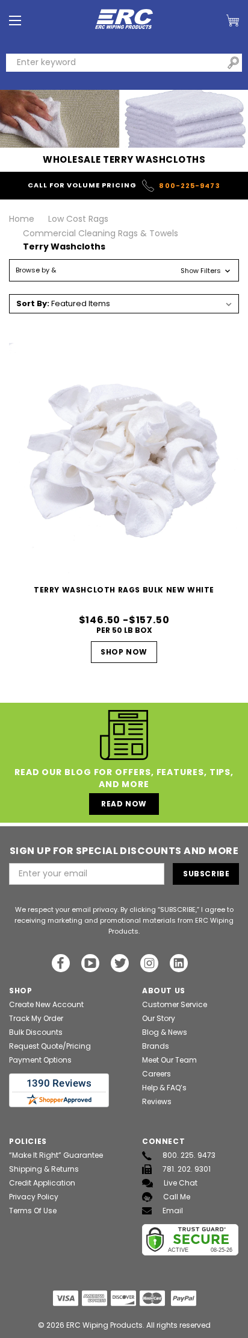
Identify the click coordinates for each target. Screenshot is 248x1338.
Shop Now (124, 652)
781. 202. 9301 (187, 1169)
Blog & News (164, 1032)
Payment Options (40, 1060)
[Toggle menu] (15, 21)
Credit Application (42, 1183)
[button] (124, 270)
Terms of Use (33, 1210)
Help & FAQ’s (164, 1087)
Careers (156, 1074)
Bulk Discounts (36, 1032)
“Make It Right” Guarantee (56, 1155)
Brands (155, 1046)
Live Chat (180, 1183)
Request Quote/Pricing (50, 1046)
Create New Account (46, 1004)
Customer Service (174, 1004)
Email (173, 1210)
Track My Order (36, 1018)
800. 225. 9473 (189, 1155)
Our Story (158, 1018)
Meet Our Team (169, 1060)
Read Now (124, 804)
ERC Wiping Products (104, 1325)
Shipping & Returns (44, 1169)
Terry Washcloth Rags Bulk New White (124, 590)
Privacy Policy (33, 1197)
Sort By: (32, 303)
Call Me (176, 1197)
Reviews (157, 1101)
